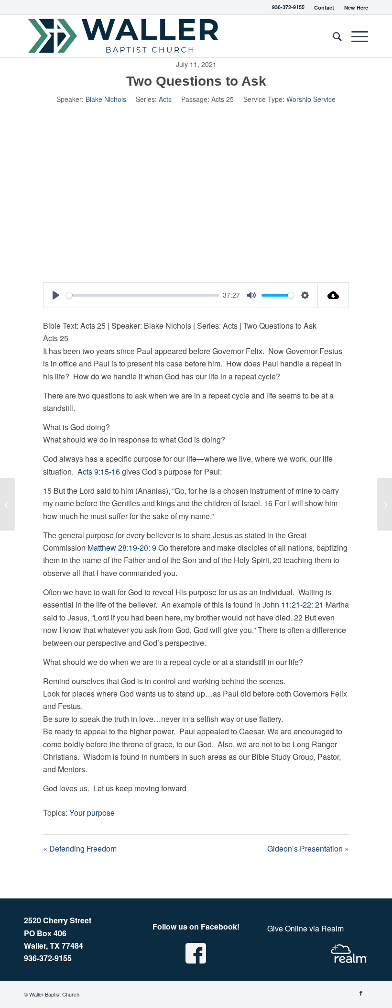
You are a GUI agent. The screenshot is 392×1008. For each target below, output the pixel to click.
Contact (324, 7)
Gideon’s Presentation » (308, 848)
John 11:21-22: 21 (293, 604)
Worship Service (311, 99)
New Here (356, 7)
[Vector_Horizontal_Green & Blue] (124, 35)
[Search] (332, 35)
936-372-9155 (288, 7)
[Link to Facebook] (361, 993)
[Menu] (355, 35)
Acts (165, 99)
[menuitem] (324, 7)
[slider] (142, 295)
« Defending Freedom (80, 848)
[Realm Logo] (349, 954)
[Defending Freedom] (7, 504)
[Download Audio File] (333, 295)
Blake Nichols (106, 99)
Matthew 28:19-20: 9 (121, 547)
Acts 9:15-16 (98, 471)
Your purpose (92, 812)
